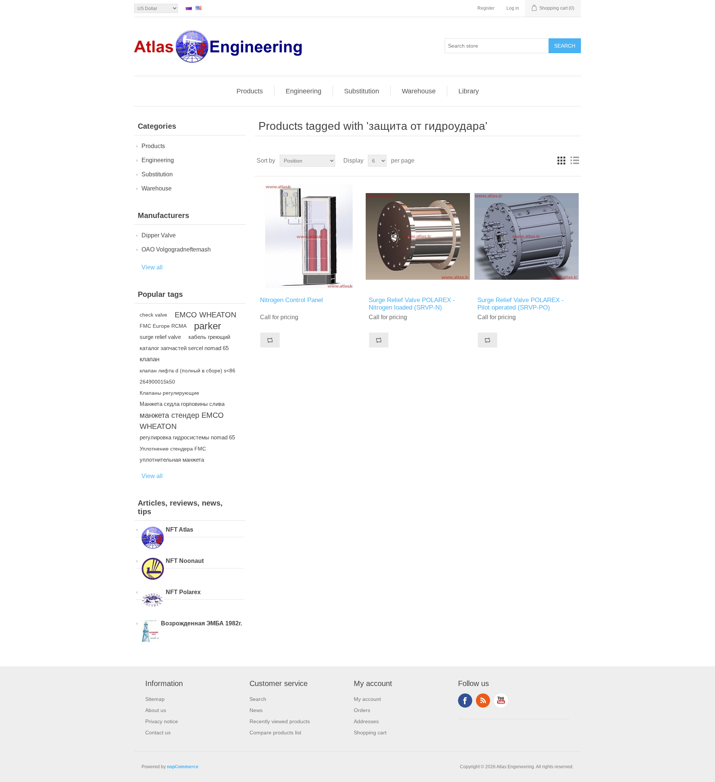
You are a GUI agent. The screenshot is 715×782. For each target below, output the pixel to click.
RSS (483, 700)
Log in (512, 8)
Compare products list (275, 732)
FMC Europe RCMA (163, 326)
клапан (149, 359)
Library (468, 91)
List (574, 161)
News (256, 710)
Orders (362, 710)
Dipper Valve (159, 235)
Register (486, 8)
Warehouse (419, 91)
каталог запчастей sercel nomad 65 (184, 348)
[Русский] (188, 8)
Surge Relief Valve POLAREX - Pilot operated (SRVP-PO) (520, 304)
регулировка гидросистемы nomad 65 (187, 437)
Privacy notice (161, 721)
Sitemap (155, 699)
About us (155, 710)
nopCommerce (182, 766)
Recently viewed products (280, 721)
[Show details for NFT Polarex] (153, 601)
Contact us (158, 732)
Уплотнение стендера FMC (173, 449)
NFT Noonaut (185, 561)
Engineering (303, 91)
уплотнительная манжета (172, 459)
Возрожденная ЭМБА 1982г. (201, 623)
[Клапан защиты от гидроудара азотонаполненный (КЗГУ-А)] (417, 236)
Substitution (361, 91)
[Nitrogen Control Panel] (309, 236)
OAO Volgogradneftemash (176, 249)
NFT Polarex (183, 592)
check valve (153, 315)
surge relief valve (160, 337)
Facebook (465, 700)
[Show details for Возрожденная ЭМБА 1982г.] (150, 632)
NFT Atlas (179, 529)
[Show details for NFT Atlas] (153, 538)
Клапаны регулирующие (169, 393)
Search (258, 699)
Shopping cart (370, 732)
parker (207, 326)
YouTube (501, 700)
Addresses (366, 721)
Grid (561, 161)
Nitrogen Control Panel (291, 300)
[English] (198, 8)
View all (152, 267)
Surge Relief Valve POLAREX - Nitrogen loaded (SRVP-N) (412, 304)
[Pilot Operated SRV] (526, 236)
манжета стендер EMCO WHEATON (182, 420)
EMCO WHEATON (205, 315)
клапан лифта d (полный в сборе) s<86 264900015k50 (187, 376)
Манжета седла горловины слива (182, 404)
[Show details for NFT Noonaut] (153, 569)
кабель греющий (209, 337)
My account (367, 699)
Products (249, 91)
